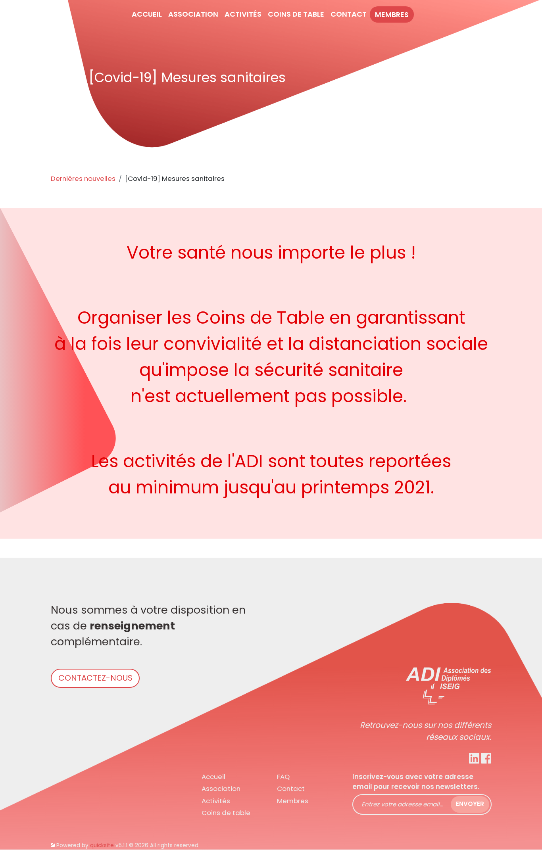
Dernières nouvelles (83, 178)
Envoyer (470, 804)
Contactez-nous (95, 677)
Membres (392, 14)
